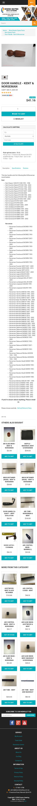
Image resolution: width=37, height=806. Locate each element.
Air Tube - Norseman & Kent (28, 514)
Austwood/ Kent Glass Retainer (9, 590)
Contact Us (18, 760)
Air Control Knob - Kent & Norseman (9, 624)
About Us (18, 752)
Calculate (19, 144)
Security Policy (18, 781)
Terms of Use (18, 768)
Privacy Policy (18, 772)
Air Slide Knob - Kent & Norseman (9, 446)
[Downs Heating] (18, 13)
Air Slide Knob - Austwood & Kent (28, 624)
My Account (18, 736)
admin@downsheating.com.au (19, 790)
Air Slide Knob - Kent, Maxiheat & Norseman (28, 658)
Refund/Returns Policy (24, 408)
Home (5, 30)
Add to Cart (19, 114)
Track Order (18, 740)
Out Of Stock (9, 635)
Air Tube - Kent (9, 690)
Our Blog (18, 756)
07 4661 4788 (19, 787)
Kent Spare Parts (10, 32)
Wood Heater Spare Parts (17, 30)
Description (6, 168)
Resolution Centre (18, 744)
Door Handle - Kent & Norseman (14, 34)
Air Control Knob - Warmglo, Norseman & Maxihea (28, 549)
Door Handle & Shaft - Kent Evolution (9, 514)
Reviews (25, 168)
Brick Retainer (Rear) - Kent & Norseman (9, 480)
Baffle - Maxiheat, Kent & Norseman (28, 446)
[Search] (34, 23)
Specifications (16, 168)
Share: (4, 95)
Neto (25, 801)
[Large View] (4, 77)
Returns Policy (18, 776)
